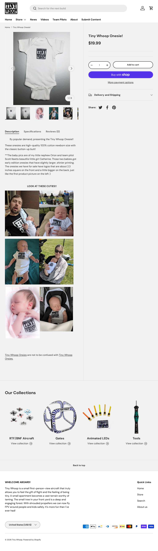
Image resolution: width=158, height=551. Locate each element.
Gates (60, 438)
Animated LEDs (98, 438)
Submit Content (91, 19)
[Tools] (136, 417)
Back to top (79, 465)
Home (8, 19)
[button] (151, 8)
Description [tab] (12, 131)
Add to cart (133, 64)
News (33, 19)
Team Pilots (60, 19)
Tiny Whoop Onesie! (21, 27)
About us (142, 507)
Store (140, 494)
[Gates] (59, 417)
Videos (45, 19)
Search (141, 500)
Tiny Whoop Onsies (16, 355)
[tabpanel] (41, 252)
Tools (136, 438)
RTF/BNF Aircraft (21, 438)
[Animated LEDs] (98, 417)
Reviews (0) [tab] (53, 131)
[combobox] (78, 8)
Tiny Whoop (17, 539)
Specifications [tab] (32, 131)
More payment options (120, 82)
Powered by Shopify (32, 539)
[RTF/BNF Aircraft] (21, 417)
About (74, 19)
